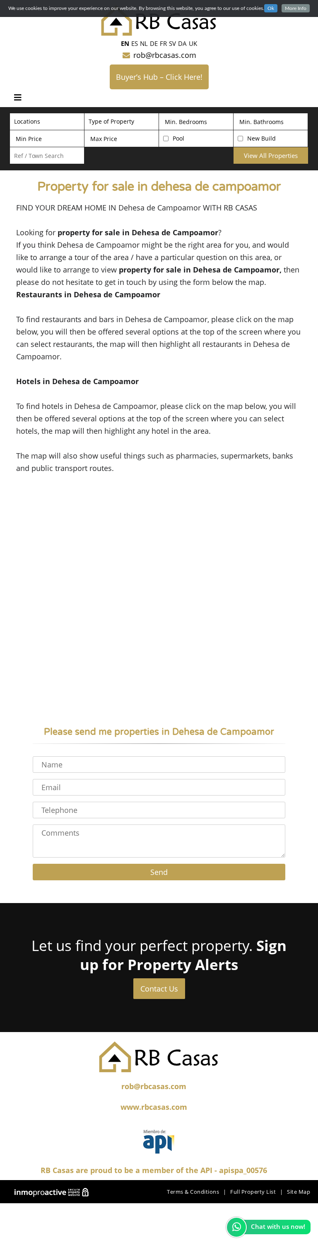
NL (144, 43)
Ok (270, 8)
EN (125, 43)
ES (134, 43)
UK (193, 43)
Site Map (298, 1191)
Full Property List (253, 1191)
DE (154, 43)
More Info (295, 8)
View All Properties (271, 155)
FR (163, 43)
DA (182, 43)
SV (172, 43)
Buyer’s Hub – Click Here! (159, 77)
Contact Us (159, 989)
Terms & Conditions (193, 1191)
